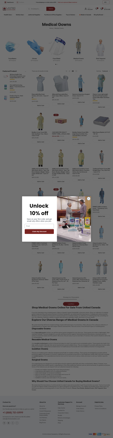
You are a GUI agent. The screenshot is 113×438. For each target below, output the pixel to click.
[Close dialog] (88, 198)
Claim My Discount (39, 231)
